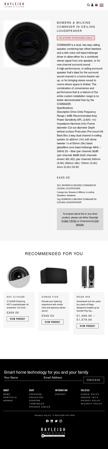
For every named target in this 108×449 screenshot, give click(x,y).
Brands (8, 400)
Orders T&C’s (89, 397)
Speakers (71, 195)
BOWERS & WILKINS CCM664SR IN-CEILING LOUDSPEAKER (77, 201)
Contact (60, 394)
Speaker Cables (39, 407)
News (6, 394)
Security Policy (91, 403)
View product (17, 319)
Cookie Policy (90, 394)
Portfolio (10, 397)
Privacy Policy (91, 400)
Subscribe (94, 380)
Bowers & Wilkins (77, 192)
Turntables (36, 403)
